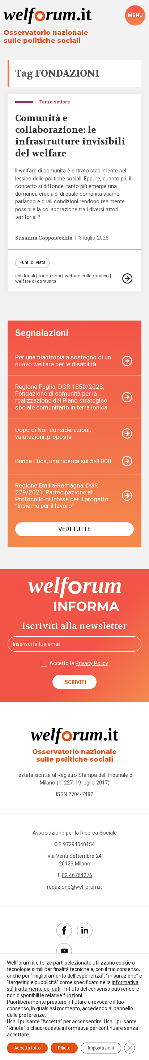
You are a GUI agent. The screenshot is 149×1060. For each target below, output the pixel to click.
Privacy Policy (92, 663)
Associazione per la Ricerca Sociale (75, 833)
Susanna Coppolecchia (43, 238)
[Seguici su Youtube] (64, 951)
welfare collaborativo (87, 276)
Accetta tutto (27, 1048)
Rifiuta (64, 1048)
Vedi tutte (74, 529)
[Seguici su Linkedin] (85, 930)
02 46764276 (77, 875)
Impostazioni (101, 1048)
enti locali (25, 276)
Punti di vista (33, 262)
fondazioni (49, 276)
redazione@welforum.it (74, 887)
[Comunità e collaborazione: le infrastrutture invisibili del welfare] (128, 278)
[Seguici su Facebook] (64, 930)
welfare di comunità (35, 281)
